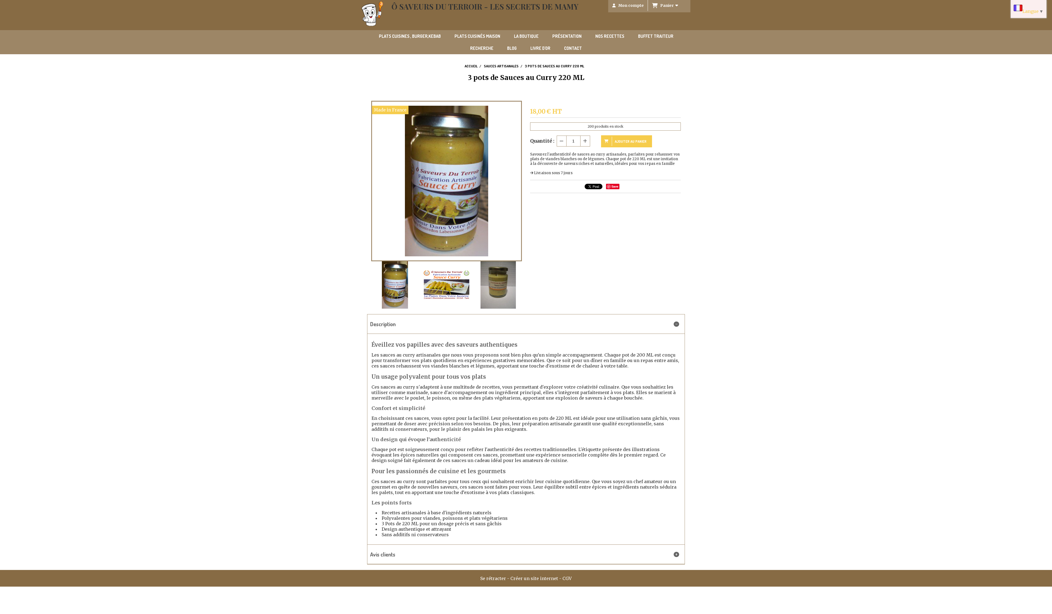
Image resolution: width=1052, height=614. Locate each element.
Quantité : (542, 141)
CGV (567, 578)
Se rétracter (493, 578)
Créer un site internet (534, 578)
